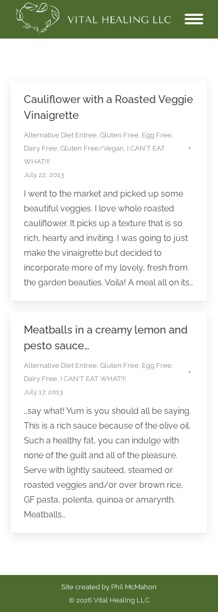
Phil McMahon (134, 587)
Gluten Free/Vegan (92, 148)
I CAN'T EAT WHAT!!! (93, 379)
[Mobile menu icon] (193, 19)
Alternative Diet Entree (60, 135)
